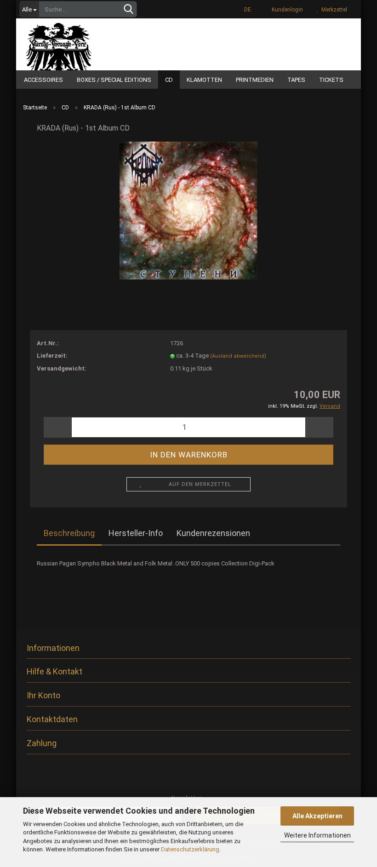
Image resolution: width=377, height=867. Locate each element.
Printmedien (255, 79)
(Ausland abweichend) (238, 356)
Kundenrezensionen (213, 533)
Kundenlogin (286, 9)
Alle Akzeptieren (317, 816)
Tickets (331, 79)
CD (169, 79)
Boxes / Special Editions (114, 79)
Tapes (296, 79)
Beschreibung (69, 533)
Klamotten (204, 79)
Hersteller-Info (136, 533)
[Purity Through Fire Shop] (82, 43)
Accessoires (43, 79)
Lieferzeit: (52, 355)
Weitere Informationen (317, 835)
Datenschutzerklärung (190, 849)
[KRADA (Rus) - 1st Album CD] (188, 210)
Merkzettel (333, 9)
